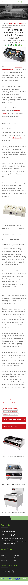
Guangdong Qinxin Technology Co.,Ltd (12, 578)
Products (16, 555)
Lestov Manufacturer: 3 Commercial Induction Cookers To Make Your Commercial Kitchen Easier (14, 456)
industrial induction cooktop (10, 408)
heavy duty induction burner (10, 411)
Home (2, 555)
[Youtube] (9, 571)
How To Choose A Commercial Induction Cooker (14, 484)
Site (19, 42)
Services (16, 558)
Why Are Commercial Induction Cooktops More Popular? (14, 512)
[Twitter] (6, 571)
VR (15, 560)
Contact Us (4, 560)
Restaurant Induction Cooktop (10, 414)
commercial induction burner (10, 400)
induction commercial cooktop (10, 405)
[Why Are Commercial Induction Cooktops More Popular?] (14, 499)
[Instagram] (13, 571)
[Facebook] (2, 571)
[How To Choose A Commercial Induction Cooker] (14, 471)
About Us (3, 558)
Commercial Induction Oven (10, 403)
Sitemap (17, 579)
